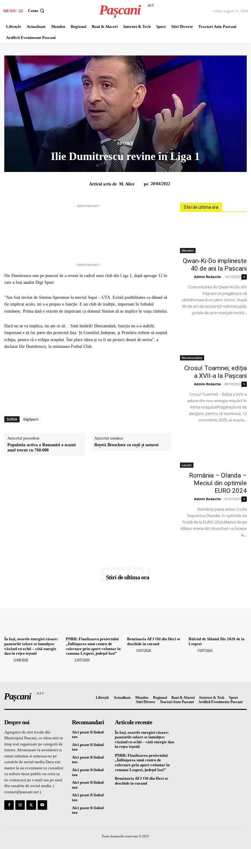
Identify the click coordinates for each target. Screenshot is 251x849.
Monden (188, 250)
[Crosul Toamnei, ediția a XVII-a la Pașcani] (213, 343)
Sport (125, 143)
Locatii (187, 465)
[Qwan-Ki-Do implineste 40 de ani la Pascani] (213, 236)
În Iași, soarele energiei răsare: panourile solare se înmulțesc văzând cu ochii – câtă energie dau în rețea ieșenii (31, 646)
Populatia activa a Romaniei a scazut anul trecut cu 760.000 (41, 447)
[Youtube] (42, 805)
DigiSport (30, 419)
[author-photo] (8, 660)
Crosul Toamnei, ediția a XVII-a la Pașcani (215, 371)
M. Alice (126, 184)
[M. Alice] (85, 184)
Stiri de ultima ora (201, 207)
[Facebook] (9, 805)
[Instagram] (20, 805)
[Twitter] (31, 805)
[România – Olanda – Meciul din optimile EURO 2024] (213, 451)
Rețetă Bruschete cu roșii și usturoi (126, 445)
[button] (37, 11)
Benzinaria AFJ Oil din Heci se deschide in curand (153, 641)
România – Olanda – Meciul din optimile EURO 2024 (218, 483)
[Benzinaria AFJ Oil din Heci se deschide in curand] (156, 612)
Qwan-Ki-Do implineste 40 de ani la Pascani (215, 264)
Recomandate (192, 358)
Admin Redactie (207, 276)
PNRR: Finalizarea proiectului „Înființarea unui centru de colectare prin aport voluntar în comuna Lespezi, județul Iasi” (93, 646)
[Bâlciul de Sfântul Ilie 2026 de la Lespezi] (218, 612)
